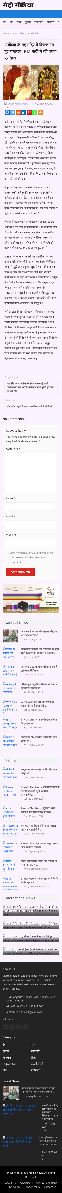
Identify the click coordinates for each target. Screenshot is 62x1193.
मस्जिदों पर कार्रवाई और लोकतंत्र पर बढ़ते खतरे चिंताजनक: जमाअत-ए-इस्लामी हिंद (50, 1112)
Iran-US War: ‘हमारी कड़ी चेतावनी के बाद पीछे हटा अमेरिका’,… (30, 934)
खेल (5, 1070)
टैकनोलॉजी (37, 1064)
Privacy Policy (32, 1187)
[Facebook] (7, 112)
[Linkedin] (23, 112)
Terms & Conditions (45, 1183)
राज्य (19, 22)
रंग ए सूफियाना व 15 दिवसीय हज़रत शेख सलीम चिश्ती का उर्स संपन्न (48, 1142)
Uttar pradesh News (30, 33)
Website (11, 534)
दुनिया (28, 22)
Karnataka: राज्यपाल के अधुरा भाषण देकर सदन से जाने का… (39, 845)
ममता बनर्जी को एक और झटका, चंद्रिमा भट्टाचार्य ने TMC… (39, 633)
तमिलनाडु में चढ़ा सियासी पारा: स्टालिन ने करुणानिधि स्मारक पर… (39, 686)
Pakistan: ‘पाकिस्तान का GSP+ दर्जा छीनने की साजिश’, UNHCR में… (30, 908)
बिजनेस (50, 22)
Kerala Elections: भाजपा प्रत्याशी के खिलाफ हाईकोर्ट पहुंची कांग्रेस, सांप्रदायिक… (40, 790)
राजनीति (38, 22)
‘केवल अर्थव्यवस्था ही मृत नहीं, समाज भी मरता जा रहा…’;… (39, 862)
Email (10, 516)
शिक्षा (33, 1057)
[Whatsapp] (34, 112)
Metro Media (21, 103)
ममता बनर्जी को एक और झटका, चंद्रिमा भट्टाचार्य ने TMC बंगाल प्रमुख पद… (38, 1089)
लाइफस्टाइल (9, 1064)
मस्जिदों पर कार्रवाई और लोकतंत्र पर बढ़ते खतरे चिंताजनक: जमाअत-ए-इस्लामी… (40, 651)
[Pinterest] (29, 112)
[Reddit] (18, 112)
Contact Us (50, 1187)
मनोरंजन (35, 1070)
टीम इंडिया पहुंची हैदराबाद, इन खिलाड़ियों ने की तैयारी (29, 406)
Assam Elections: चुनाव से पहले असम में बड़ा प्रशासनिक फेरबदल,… (38, 810)
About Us (10, 1183)
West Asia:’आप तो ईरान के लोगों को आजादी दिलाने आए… (31, 947)
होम (4, 22)
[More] (40, 112)
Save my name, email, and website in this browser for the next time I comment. (32, 557)
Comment (13, 448)
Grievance (15, 1187)
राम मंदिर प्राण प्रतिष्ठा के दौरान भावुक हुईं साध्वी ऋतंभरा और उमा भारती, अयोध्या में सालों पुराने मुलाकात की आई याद (30, 387)
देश (11, 22)
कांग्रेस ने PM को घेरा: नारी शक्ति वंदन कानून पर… (39, 739)
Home (6, 33)
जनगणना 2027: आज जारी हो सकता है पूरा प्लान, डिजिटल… (39, 668)
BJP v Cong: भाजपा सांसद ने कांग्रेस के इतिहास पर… (39, 721)
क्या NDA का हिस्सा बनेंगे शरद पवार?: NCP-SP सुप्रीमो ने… (38, 827)
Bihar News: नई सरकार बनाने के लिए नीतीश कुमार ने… (40, 880)
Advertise (25, 1183)
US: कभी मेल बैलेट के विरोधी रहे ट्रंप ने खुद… (30, 924)
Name (10, 498)
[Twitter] (12, 112)
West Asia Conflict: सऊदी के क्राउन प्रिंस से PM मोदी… (37, 703)
